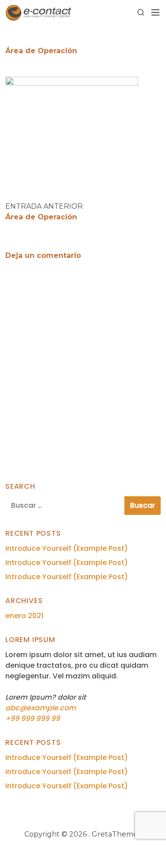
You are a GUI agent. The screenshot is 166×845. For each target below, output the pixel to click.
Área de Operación (41, 217)
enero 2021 (24, 616)
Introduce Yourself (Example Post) (66, 548)
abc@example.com (40, 708)
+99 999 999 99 (32, 718)
